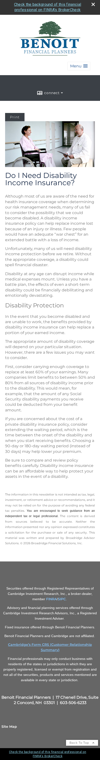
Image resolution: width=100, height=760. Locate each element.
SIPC (62, 599)
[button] (78, 66)
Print (15, 117)
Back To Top (79, 742)
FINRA (51, 599)
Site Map (9, 726)
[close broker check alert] (93, 4)
